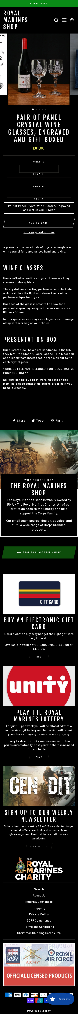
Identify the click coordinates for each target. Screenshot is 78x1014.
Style (39, 199)
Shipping (39, 908)
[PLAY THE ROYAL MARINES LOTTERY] (39, 686)
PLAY (39, 757)
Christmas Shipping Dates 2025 (39, 933)
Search (39, 889)
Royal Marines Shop (15, 20)
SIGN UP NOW (39, 846)
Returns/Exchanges (39, 901)
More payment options (38, 232)
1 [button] (33, 109)
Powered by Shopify (39, 1010)
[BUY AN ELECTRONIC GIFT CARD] (39, 594)
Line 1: (38, 174)
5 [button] (46, 110)
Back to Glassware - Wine (41, 552)
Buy (39, 657)
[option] (39, 3)
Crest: (39, 161)
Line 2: (39, 186)
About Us (39, 895)
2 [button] (36, 110)
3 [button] (40, 110)
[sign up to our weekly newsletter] (39, 786)
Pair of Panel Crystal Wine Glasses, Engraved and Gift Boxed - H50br (39, 207)
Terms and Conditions (39, 926)
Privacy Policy (39, 914)
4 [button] (43, 110)
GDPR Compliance (39, 920)
